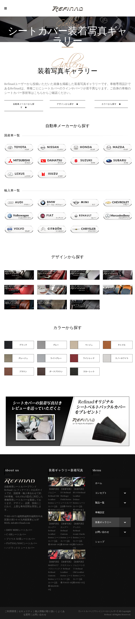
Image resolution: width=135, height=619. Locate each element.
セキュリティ (25, 611)
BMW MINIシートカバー (19, 529)
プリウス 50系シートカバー (20, 538)
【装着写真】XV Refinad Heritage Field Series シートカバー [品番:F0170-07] (66, 499)
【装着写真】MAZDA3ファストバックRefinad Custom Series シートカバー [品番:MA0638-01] (54, 575)
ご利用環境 (10, 611)
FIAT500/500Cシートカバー (21, 543)
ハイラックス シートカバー (20, 547)
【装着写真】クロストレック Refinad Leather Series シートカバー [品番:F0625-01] (66, 572)
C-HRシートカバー (16, 534)
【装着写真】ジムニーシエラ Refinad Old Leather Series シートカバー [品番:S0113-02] (79, 572)
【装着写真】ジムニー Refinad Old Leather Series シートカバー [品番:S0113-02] (54, 499)
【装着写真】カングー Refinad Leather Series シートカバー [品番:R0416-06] (54, 534)
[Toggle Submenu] (125, 493)
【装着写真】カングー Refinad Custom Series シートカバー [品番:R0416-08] (66, 534)
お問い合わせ (39, 614)
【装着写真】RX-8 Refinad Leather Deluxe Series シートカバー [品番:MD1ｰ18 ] (79, 499)
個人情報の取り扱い (45, 611)
